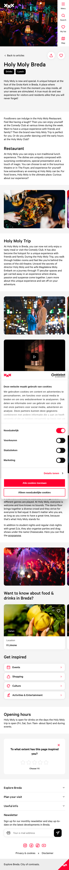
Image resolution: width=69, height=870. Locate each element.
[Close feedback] (58, 745)
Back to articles (15, 55)
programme (14, 535)
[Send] (58, 833)
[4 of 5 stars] (40, 762)
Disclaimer (47, 853)
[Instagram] (25, 845)
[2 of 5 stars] (29, 762)
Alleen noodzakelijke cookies (34, 492)
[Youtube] (44, 845)
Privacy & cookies (25, 853)
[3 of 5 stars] (34, 762)
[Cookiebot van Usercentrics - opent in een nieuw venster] (51, 375)
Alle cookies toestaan (35, 483)
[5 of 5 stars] (46, 762)
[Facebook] (31, 845)
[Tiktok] (37, 845)
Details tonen (51, 473)
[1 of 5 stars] (23, 762)
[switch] (60, 440)
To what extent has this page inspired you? (34, 751)
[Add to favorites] (61, 56)
